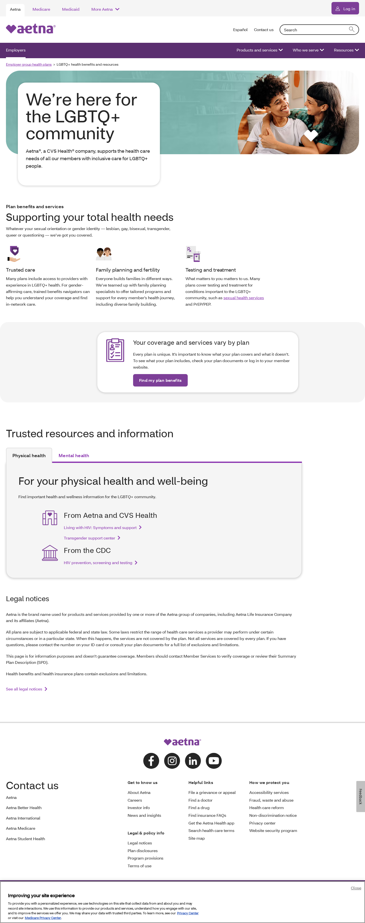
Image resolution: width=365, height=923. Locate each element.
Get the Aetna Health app (211, 823)
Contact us (264, 29)
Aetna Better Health (23, 807)
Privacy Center (188, 913)
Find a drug (199, 807)
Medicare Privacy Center (43, 918)
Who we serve (306, 49)
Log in (349, 8)
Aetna (15, 9)
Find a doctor (200, 800)
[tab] (29, 455)
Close (356, 887)
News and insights (144, 815)
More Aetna (102, 9)
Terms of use (139, 865)
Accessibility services (269, 792)
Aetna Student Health (25, 838)
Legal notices (140, 842)
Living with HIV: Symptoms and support (100, 527)
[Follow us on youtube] (214, 761)
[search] (352, 29)
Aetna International (23, 818)
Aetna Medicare (20, 828)
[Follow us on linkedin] (193, 761)
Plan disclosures (143, 850)
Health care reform (266, 807)
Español (240, 29)
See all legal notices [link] (24, 688)
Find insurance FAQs (207, 815)
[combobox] (319, 29)
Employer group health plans (29, 64)
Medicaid (70, 9)
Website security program (273, 830)
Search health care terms (211, 830)
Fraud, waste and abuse (271, 800)
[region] (182, 902)
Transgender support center (89, 537)
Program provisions (145, 858)
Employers (16, 49)
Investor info (139, 807)
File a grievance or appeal (212, 792)
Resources (344, 49)
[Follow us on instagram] (172, 761)
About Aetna (139, 792)
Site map (196, 838)
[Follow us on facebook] (151, 761)
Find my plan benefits (160, 380)
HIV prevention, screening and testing (98, 562)
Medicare (41, 9)
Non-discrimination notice (273, 815)
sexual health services (243, 297)
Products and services (257, 49)
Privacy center (262, 823)
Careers (135, 800)
